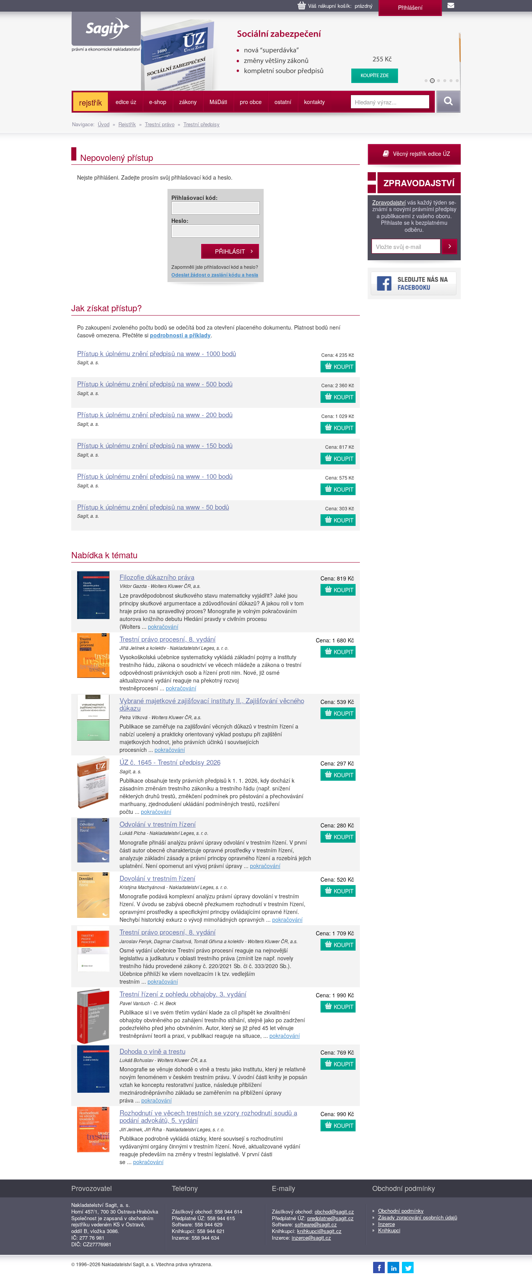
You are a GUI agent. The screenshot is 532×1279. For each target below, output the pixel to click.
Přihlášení (410, 7)
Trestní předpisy (201, 124)
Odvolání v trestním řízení (158, 824)
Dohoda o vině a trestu (152, 1051)
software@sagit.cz (316, 1224)
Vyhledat (447, 102)
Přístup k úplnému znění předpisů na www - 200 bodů (155, 414)
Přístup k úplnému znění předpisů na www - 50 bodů (153, 507)
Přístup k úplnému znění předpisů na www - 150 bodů (155, 445)
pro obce (251, 102)
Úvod (103, 124)
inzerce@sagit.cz (311, 1237)
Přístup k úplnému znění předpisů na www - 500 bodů (155, 383)
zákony (188, 102)
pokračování (163, 626)
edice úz (126, 102)
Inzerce (386, 1224)
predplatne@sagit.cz (330, 1218)
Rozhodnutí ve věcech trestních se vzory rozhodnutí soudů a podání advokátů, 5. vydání (208, 1116)
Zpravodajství (389, 202)
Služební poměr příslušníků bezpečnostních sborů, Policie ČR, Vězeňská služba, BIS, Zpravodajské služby (288, 27)
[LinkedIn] (393, 1267)
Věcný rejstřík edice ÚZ (421, 153)
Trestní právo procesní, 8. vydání (168, 639)
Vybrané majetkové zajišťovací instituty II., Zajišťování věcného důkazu (212, 704)
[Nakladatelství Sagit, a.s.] (106, 45)
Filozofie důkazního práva (157, 577)
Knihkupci (389, 1230)
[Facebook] (379, 1267)
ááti (218, 102)
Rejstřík (127, 124)
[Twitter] (408, 1267)
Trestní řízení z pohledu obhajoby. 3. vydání (183, 994)
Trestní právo (159, 124)
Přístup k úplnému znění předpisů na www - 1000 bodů (156, 353)
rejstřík (90, 102)
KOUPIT (344, 366)
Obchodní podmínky (401, 1210)
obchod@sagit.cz (334, 1211)
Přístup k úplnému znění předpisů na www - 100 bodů (155, 476)
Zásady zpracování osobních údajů (417, 1217)
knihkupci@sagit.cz (319, 1231)
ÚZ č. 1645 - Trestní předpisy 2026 (170, 762)
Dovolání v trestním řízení (158, 878)
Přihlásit (449, 247)
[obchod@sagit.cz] (451, 6)
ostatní (283, 102)
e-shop (157, 102)
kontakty (314, 102)
